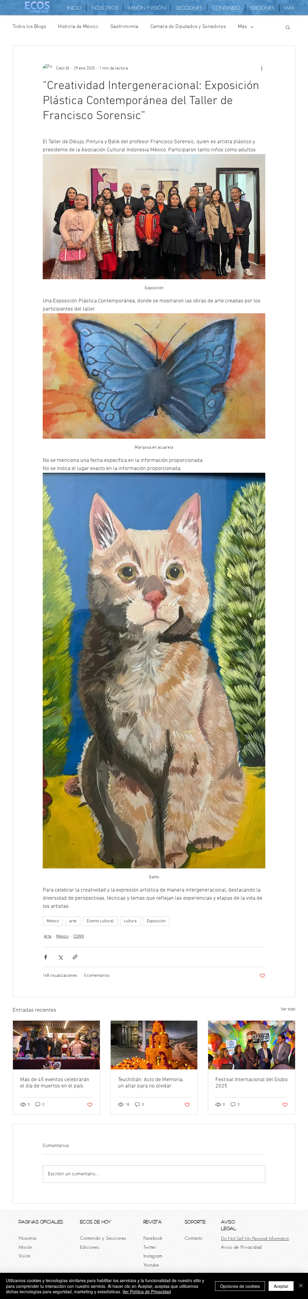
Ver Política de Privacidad (146, 1291)
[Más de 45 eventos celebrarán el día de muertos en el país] (56, 1045)
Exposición (156, 921)
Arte (47, 936)
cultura (130, 921)
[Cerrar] (300, 1286)
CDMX (78, 936)
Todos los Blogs (29, 27)
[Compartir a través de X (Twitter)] (60, 957)
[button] (288, 27)
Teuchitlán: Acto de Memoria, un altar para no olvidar (150, 1083)
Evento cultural (100, 921)
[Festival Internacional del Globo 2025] (251, 1045)
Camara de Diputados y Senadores (188, 27)
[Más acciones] (261, 68)
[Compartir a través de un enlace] (75, 957)
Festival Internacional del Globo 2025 (251, 1083)
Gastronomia (124, 27)
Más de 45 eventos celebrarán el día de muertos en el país (54, 1083)
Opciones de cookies (240, 1286)
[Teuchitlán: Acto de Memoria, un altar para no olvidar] (154, 1045)
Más (242, 27)
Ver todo (288, 1009)
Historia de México (78, 27)
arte (72, 921)
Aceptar (281, 1286)
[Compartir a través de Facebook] (45, 957)
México (53, 921)
